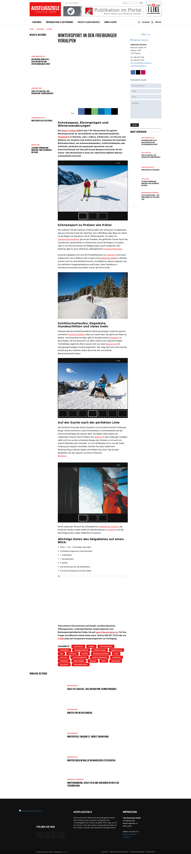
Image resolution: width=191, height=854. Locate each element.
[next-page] (135, 206)
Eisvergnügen (64, 650)
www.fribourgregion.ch (107, 632)
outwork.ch (65, 852)
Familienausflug (38, 56)
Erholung (35, 145)
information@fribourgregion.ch (141, 63)
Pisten (116, 654)
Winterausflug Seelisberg (41, 120)
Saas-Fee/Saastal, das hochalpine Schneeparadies (42, 92)
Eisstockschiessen (106, 646)
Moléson (62, 456)
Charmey (91, 646)
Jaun (61, 654)
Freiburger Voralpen (81, 650)
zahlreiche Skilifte (109, 258)
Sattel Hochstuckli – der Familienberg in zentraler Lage (150, 197)
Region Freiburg (69, 130)
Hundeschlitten (116, 650)
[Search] (141, 3)
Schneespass (116, 657)
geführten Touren (100, 650)
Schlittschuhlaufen (80, 657)
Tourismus (40, 29)
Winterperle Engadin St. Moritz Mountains (88, 736)
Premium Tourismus (75, 779)
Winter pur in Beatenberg (79, 712)
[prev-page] (131, 206)
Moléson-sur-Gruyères (101, 654)
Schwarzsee (64, 661)
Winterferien (116, 661)
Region (49, 29)
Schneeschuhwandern (99, 657)
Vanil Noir (93, 661)
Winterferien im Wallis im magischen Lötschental (91, 760)
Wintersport (64, 664)
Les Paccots (72, 654)
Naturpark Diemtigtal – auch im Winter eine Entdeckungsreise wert (41, 61)
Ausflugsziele (78, 646)
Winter (104, 661)
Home (31, 29)
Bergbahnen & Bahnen (149, 192)
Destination (36, 88)
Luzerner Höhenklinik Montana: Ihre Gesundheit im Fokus (41, 150)
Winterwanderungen (80, 664)
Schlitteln (63, 657)
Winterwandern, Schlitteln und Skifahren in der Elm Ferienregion (93, 784)
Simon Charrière (79, 661)
